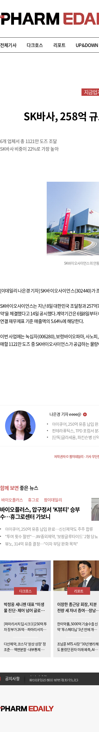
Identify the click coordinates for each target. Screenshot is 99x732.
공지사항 (12, 678)
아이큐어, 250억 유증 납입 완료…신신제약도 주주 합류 (49, 529)
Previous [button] (30, 675)
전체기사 (8, 45)
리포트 (59, 45)
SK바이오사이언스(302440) (65, 290)
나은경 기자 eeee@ (65, 414)
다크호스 (35, 45)
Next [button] (30, 681)
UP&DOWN (87, 45)
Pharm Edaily (27, 708)
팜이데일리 (53, 500)
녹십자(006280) (39, 336)
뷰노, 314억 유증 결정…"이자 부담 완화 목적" (41, 544)
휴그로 (33, 500)
